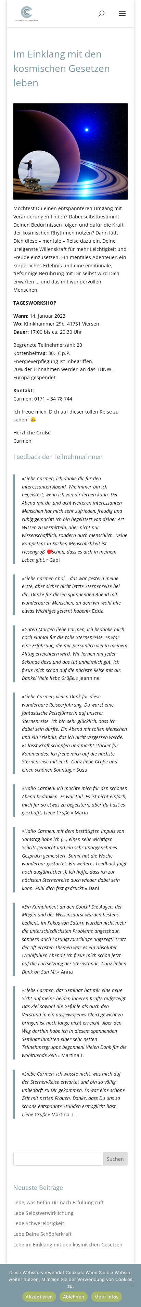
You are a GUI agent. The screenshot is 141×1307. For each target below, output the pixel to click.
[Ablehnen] (132, 1285)
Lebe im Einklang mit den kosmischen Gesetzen (68, 1244)
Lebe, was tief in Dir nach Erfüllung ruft (58, 1202)
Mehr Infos (106, 1296)
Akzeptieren (39, 1296)
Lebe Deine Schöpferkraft (42, 1234)
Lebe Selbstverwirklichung (43, 1213)
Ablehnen (73, 1296)
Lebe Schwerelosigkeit (38, 1223)
